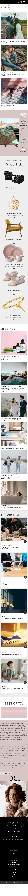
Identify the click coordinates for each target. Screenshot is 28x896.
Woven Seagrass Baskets (14, 188)
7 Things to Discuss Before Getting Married (13, 420)
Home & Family (4, 39)
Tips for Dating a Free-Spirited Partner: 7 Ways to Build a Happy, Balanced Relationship (13, 389)
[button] (25, 7)
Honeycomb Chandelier (14, 213)
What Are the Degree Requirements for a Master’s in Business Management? (13, 653)
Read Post (23, 151)
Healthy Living (13, 356)
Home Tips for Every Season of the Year (12, 448)
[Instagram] (21, 2)
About (14, 843)
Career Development (7, 545)
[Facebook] (18, 2)
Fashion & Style (5, 72)
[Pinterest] (24, 2)
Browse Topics (5, 1)
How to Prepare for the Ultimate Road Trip (23, 121)
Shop (14, 847)
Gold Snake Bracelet (14, 315)
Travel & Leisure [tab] (5, 716)
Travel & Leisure (10, 105)
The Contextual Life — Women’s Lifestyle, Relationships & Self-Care (13, 840)
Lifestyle (11, 39)
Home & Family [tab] (5, 713)
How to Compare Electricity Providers (12, 618)
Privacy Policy (14, 850)
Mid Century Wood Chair (14, 239)
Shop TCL (14, 872)
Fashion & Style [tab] (5, 708)
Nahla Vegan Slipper (14, 290)
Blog (14, 874)
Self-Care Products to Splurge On (11, 507)
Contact (14, 848)
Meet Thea (14, 845)
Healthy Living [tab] (5, 710)
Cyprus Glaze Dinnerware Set (14, 264)
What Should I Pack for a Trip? (10, 107)
